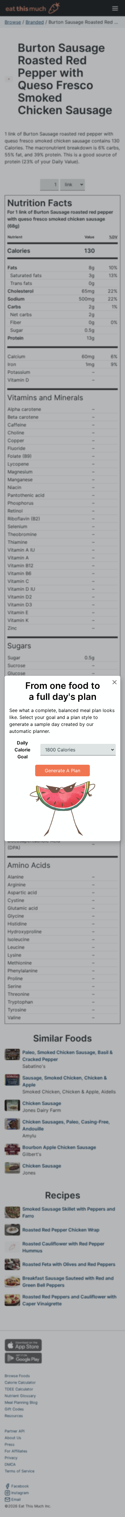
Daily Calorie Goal (22, 750)
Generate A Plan (62, 770)
